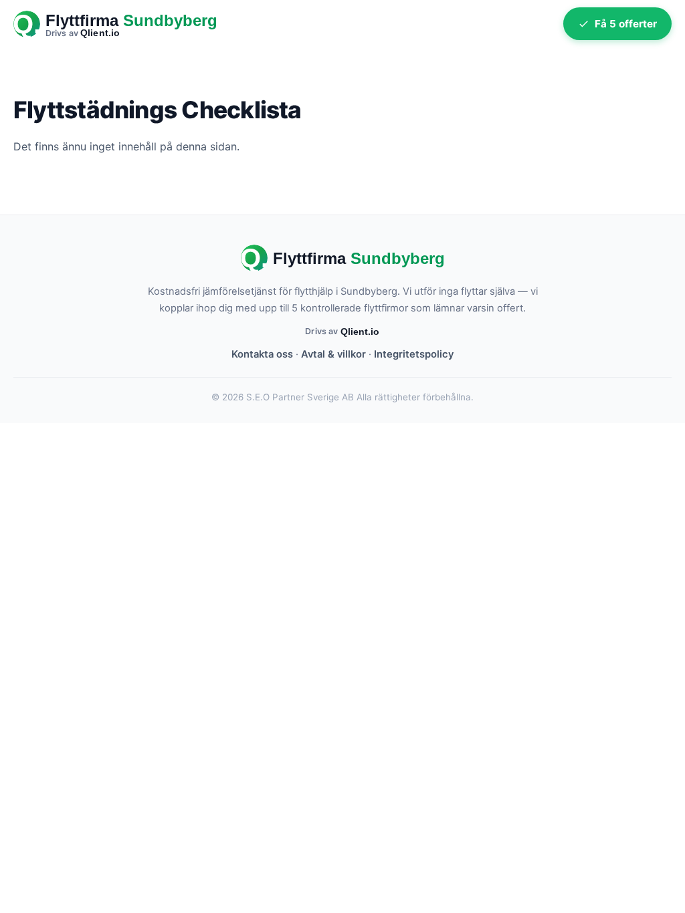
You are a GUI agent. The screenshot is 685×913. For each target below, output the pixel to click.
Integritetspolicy (414, 354)
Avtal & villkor (333, 354)
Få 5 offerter (626, 23)
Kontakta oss (262, 354)
